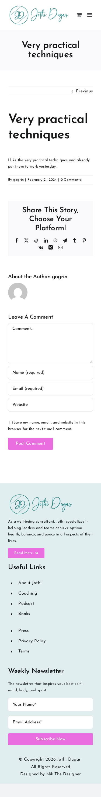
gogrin (18, 180)
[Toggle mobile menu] (90, 15)
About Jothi (29, 583)
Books (24, 614)
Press (23, 631)
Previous (84, 91)
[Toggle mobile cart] (79, 15)
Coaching (27, 593)
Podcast (26, 604)
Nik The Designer (63, 774)
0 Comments (71, 180)
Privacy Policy (32, 641)
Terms (24, 651)
